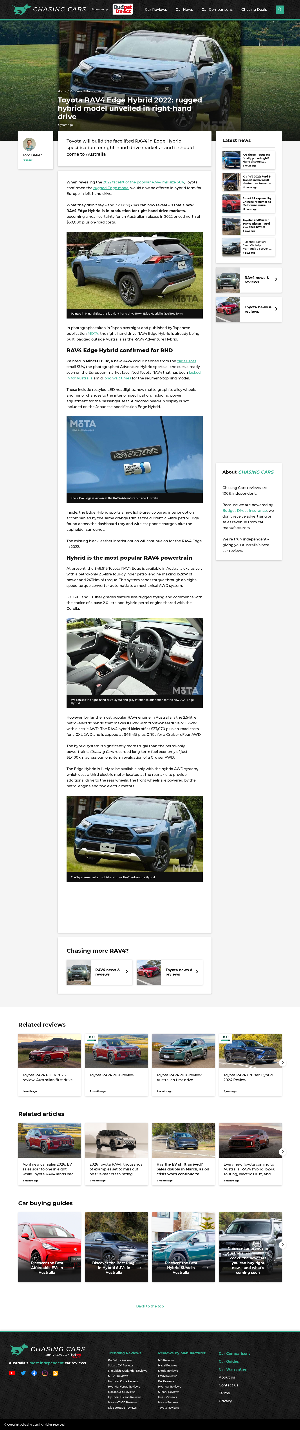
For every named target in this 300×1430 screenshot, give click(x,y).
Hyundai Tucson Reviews (124, 1397)
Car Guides (229, 1361)
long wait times (117, 378)
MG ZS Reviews (118, 1376)
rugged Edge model (111, 188)
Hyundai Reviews (169, 1386)
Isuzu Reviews (167, 1397)
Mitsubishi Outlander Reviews (127, 1370)
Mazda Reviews (168, 1402)
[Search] (280, 9)
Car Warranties (233, 1369)
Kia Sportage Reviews (122, 1407)
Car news (76, 91)
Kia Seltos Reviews (120, 1360)
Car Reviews (156, 9)
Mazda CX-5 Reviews (121, 1391)
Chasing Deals (254, 9)
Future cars (93, 91)
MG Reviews (166, 1360)
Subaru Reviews (168, 1391)
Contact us (228, 1385)
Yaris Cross (186, 361)
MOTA (93, 333)
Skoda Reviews (168, 1370)
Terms (224, 1393)
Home (62, 91)
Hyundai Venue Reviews (124, 1386)
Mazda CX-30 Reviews (122, 1402)
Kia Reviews (166, 1381)
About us (227, 1377)
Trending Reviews (124, 1353)
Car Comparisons (217, 9)
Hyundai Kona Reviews (123, 1381)
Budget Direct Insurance (244, 511)
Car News (184, 9)
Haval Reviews (167, 1365)
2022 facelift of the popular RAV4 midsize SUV (143, 182)
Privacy (225, 1401)
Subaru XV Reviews (121, 1365)
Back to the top (150, 1306)
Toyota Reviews (168, 1407)
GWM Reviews (167, 1376)
